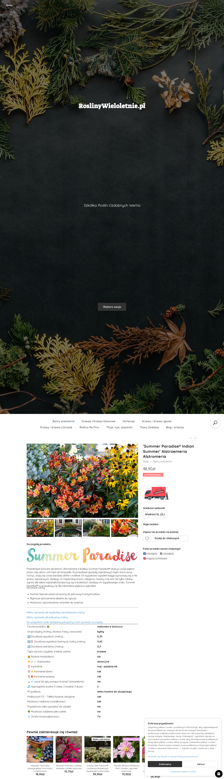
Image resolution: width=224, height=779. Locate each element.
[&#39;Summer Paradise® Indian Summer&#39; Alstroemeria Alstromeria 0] (40, 528)
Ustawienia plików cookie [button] (183, 771)
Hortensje (129, 421)
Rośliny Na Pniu (89, 427)
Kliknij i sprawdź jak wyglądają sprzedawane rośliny (56, 612)
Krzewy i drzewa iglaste (157, 421)
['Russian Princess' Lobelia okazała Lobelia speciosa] (69, 749)
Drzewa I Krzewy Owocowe (98, 421)
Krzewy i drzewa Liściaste (56, 427)
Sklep (9, 5)
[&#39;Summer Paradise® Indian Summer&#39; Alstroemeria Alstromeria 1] (68, 528)
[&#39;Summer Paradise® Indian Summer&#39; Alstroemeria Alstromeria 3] (124, 528)
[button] (165, 538)
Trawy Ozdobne (149, 427)
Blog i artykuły (175, 427)
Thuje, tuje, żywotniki (119, 427)
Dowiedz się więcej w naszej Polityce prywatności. (173, 756)
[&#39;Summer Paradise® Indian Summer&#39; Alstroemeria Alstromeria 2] (96, 528)
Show (218, 773)
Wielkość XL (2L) (155, 514)
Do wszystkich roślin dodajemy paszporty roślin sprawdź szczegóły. (65, 622)
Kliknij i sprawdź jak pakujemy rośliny (47, 617)
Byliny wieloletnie (64, 421)
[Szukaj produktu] (215, 423)
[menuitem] (191, 438)
